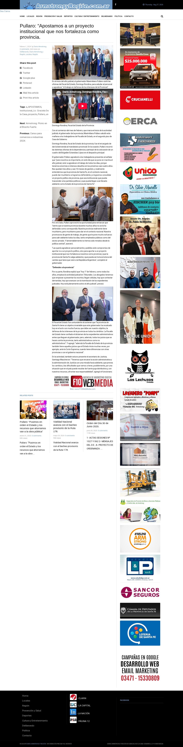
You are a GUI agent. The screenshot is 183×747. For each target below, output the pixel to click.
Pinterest (27, 83)
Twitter (26, 72)
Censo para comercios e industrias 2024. (31, 137)
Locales (30, 16)
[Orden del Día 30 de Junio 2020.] (100, 410)
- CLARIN (81, 698)
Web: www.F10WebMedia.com (82, 389)
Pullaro (41, 114)
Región (39, 16)
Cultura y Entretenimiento (86, 16)
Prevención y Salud (53, 16)
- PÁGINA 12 (83, 721)
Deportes (68, 16)
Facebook (27, 68)
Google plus (28, 78)
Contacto (129, 16)
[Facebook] (115, 4)
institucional (26, 110)
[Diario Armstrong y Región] (66, 5)
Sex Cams (5, 11)
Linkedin (26, 87)
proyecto (32, 114)
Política (118, 16)
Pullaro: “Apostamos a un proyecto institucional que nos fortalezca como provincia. (59, 31)
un (47, 114)
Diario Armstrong (40, 47)
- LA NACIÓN (82, 713)
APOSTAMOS (34, 107)
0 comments (24, 49)
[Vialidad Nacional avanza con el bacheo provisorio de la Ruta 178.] (66, 409)
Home (22, 16)
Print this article (31, 97)
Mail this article (30, 92)
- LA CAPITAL (84, 705)
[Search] (162, 16)
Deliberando (107, 16)
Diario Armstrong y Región (36, 744)
